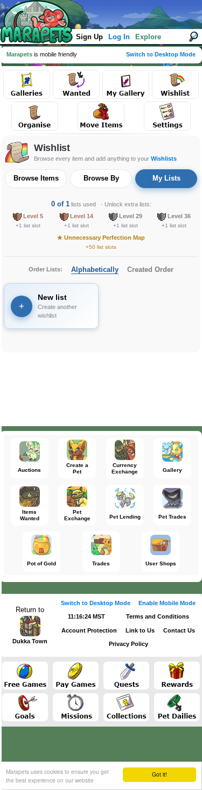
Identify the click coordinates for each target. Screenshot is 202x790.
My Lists (166, 178)
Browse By (101, 178)
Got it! (159, 774)
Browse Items (36, 178)
